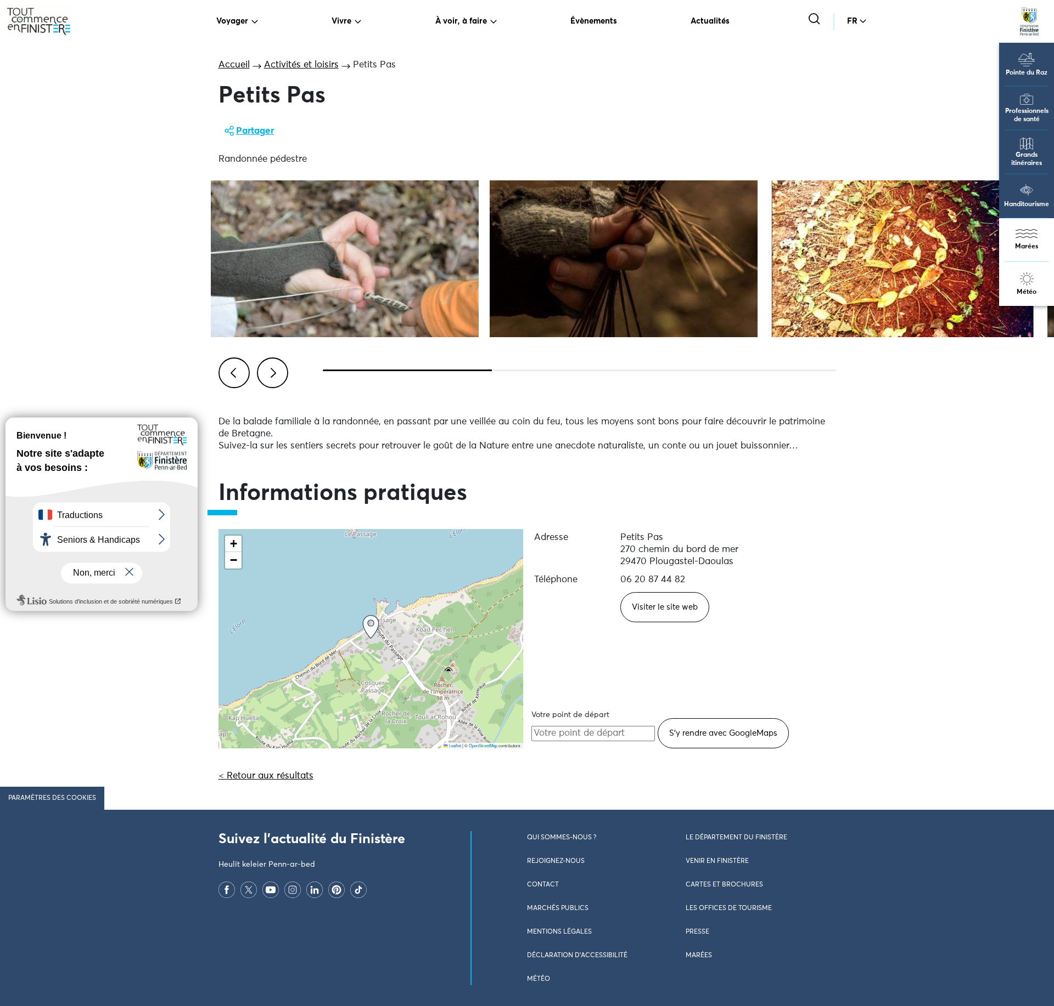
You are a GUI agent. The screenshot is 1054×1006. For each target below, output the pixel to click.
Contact (543, 885)
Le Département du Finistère (736, 837)
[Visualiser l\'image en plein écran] (345, 258)
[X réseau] (248, 889)
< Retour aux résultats (265, 776)
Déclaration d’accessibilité (577, 955)
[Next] (270, 371)
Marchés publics (557, 908)
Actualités (710, 21)
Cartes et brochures (724, 885)
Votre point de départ (570, 715)
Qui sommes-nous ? (561, 837)
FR (852, 21)
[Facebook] (226, 889)
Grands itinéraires (1026, 159)
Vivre (341, 21)
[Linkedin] (314, 889)
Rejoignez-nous (556, 861)
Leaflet (454, 745)
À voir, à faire (461, 21)
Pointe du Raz (1026, 73)
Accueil (234, 65)
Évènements (593, 21)
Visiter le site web (665, 607)
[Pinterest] (336, 889)
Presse (697, 932)
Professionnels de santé (1027, 115)
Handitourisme (1026, 204)
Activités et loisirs (301, 65)
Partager (255, 131)
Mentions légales (559, 932)
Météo (1026, 292)
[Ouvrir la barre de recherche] (815, 20)
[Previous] (232, 371)
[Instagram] (292, 889)
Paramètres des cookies (52, 798)
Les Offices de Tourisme (729, 908)
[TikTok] (358, 889)
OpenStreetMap (483, 745)
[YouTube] (270, 889)
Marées (1026, 246)
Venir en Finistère (717, 861)
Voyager (232, 21)
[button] (370, 627)
